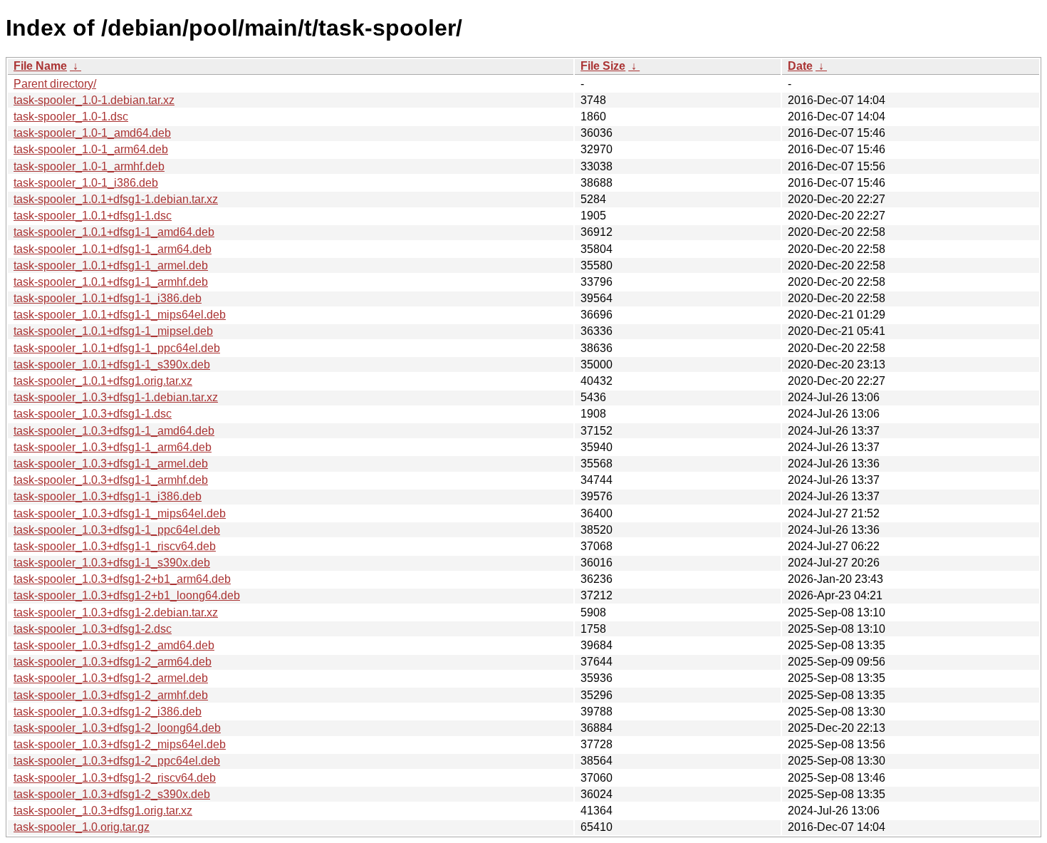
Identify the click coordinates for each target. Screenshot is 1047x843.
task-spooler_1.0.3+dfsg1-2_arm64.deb (113, 662)
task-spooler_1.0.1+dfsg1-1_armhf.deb (111, 282)
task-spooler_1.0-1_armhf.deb (89, 166)
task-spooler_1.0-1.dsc (71, 116)
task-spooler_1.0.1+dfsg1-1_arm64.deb (113, 249)
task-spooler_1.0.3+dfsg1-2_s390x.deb (112, 794)
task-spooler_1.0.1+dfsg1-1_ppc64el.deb (117, 348)
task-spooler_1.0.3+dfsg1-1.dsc (93, 414)
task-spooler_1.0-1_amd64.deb (92, 133)
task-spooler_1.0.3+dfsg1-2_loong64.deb (117, 728)
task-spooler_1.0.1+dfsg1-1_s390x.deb (112, 364)
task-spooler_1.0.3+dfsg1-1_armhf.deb (111, 480)
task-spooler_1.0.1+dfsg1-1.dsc (93, 216)
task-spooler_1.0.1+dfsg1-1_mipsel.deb (113, 331)
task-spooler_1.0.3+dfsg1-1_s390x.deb (112, 563)
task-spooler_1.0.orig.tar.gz (82, 827)
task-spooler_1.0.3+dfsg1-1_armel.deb (111, 463)
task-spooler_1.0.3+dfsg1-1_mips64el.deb (120, 513)
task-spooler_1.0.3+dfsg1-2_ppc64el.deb (117, 761)
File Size (602, 66)
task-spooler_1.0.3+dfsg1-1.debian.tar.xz (116, 397)
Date (800, 66)
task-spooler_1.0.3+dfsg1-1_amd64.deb (114, 431)
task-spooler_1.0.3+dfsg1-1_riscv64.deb (115, 546)
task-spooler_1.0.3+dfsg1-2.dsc (93, 629)
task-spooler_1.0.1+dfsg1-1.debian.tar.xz (116, 199)
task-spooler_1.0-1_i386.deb (86, 183)
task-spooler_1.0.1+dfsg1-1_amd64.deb (114, 232)
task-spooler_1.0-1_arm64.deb (91, 149)
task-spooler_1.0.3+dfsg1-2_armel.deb (111, 678)
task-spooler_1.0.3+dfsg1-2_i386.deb (108, 711)
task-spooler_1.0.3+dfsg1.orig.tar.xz (103, 811)
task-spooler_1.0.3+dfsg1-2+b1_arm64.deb (122, 579)
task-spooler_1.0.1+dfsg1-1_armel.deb (111, 265)
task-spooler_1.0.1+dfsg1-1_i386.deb (108, 298)
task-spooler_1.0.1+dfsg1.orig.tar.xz (103, 381)
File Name (40, 66)
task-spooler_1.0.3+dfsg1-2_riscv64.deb (115, 778)
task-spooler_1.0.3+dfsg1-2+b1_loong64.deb (127, 595)
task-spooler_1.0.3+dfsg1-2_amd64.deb (114, 645)
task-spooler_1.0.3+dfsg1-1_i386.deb (108, 496)
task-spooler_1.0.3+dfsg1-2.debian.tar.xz (116, 612)
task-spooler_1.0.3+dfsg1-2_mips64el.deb (120, 744)
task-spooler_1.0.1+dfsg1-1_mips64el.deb (120, 315)
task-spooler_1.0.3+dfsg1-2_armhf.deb (111, 695)
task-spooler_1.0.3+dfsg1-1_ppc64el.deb (117, 530)
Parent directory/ (55, 84)
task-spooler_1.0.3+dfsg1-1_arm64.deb (113, 447)
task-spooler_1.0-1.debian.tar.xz (94, 100)
